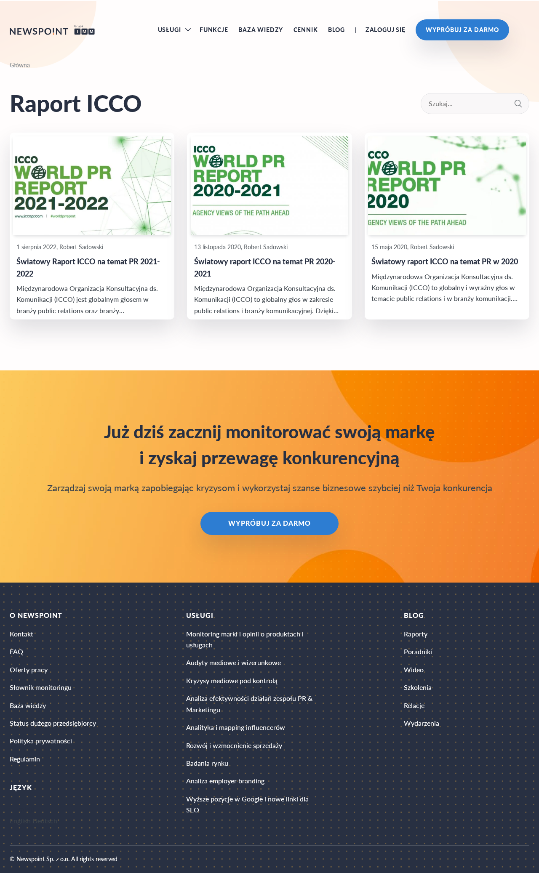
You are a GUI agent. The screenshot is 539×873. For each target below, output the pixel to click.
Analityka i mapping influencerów (235, 727)
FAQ (16, 651)
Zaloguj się (386, 29)
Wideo (414, 669)
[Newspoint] (52, 29)
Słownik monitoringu (41, 687)
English (20, 821)
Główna (20, 65)
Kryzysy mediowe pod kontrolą (232, 680)
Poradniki (418, 651)
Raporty (415, 634)
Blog (336, 29)
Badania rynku (207, 763)
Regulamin (25, 759)
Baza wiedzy (260, 29)
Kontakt (21, 634)
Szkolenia (418, 687)
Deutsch (44, 821)
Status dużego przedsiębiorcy (53, 723)
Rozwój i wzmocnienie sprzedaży (234, 745)
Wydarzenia (421, 723)
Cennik (306, 29)
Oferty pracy (29, 669)
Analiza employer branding (225, 781)
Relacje (414, 705)
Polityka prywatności (41, 741)
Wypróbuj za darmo (462, 29)
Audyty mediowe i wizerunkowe (233, 662)
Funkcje (214, 29)
